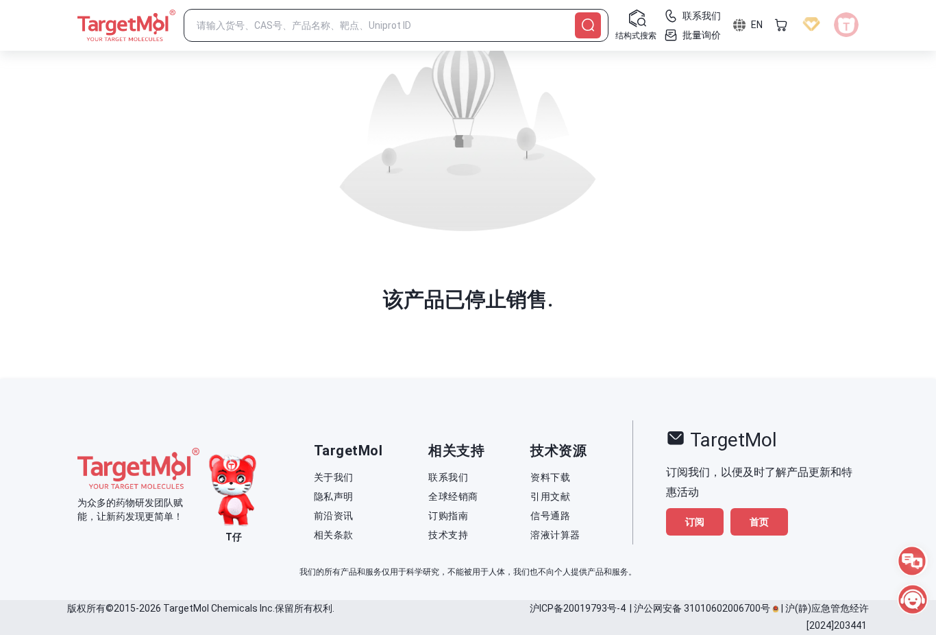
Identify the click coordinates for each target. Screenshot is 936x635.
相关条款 (334, 534)
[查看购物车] (781, 24)
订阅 (694, 521)
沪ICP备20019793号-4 (578, 608)
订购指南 (448, 515)
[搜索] (588, 25)
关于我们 (334, 477)
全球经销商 (453, 496)
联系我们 (448, 477)
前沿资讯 (334, 515)
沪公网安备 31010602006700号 (702, 608)
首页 (759, 521)
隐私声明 (334, 496)
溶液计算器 (555, 534)
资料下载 (550, 477)
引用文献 (550, 496)
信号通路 (550, 515)
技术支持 (448, 534)
